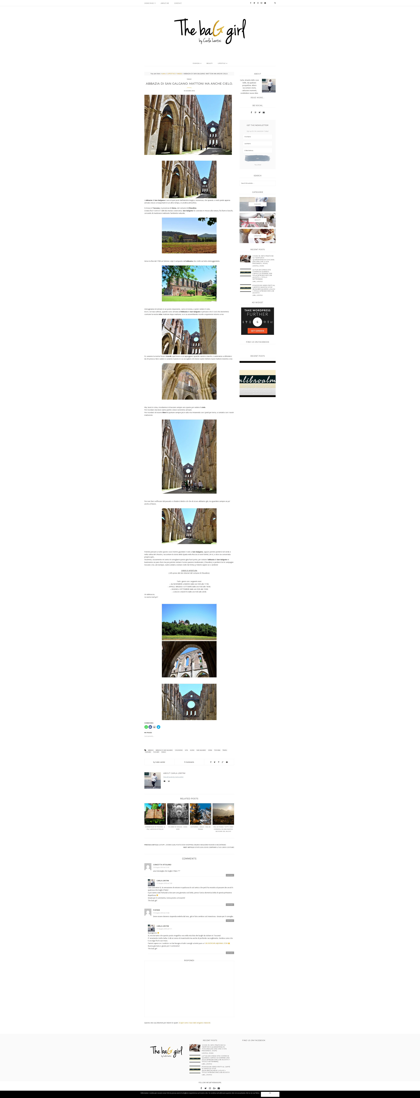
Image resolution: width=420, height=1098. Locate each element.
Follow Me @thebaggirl (210, 1082)
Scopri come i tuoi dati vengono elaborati (194, 1022)
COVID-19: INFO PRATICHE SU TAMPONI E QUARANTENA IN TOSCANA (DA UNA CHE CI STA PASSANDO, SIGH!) (263, 259)
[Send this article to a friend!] (227, 761)
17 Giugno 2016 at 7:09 (164, 883)
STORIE (262, 266)
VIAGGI (189, 79)
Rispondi (230, 874)
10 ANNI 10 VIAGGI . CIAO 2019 (177, 827)
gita (186, 749)
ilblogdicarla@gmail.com (216, 943)
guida (192, 749)
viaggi (163, 751)
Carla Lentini (163, 880)
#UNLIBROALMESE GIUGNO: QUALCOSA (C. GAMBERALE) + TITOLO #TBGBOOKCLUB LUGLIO (257, 390)
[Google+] (261, 3)
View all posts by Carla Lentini (173, 776)
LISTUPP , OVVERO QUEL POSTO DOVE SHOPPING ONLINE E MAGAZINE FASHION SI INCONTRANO (192, 844)
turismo (148, 751)
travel (225, 749)
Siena (210, 749)
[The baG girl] (210, 30)
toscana (217, 749)
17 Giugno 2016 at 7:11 (164, 928)
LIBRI (254, 281)
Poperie (156, 909)
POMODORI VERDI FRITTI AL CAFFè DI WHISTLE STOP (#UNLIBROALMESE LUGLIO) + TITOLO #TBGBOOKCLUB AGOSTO (264, 289)
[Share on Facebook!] (210, 761)
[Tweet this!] (215, 761)
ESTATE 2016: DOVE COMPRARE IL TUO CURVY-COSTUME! (214, 847)
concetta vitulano (162, 864)
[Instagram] (258, 3)
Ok (270, 1093)
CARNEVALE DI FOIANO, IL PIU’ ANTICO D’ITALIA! (155, 827)
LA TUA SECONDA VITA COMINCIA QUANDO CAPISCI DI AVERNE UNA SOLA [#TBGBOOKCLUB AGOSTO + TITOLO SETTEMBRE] (262, 274)
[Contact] (265, 3)
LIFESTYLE (256, 266)
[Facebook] (251, 3)
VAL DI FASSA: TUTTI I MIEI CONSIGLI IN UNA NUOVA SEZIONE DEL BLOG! (223, 828)
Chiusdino (179, 749)
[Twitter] (254, 3)
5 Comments (189, 761)
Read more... (258, 98)
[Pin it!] (218, 761)
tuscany (156, 751)
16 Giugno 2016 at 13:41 (161, 867)
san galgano (201, 749)
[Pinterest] (255, 113)
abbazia (150, 749)
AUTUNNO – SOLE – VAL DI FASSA (201, 827)
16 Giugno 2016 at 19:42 (161, 912)
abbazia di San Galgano (164, 749)
